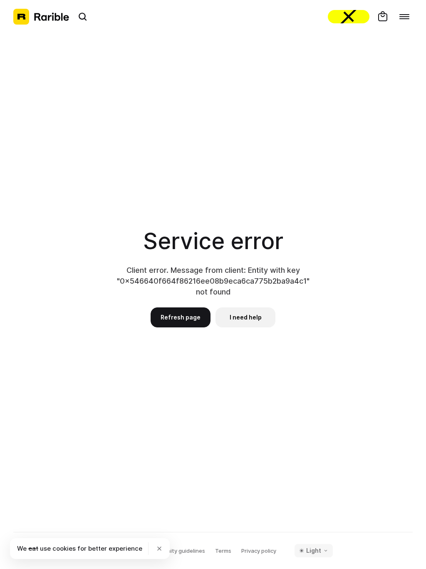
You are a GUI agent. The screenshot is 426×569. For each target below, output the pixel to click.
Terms (223, 550)
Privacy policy (258, 550)
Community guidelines (176, 550)
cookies (64, 548)
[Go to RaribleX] (348, 16)
